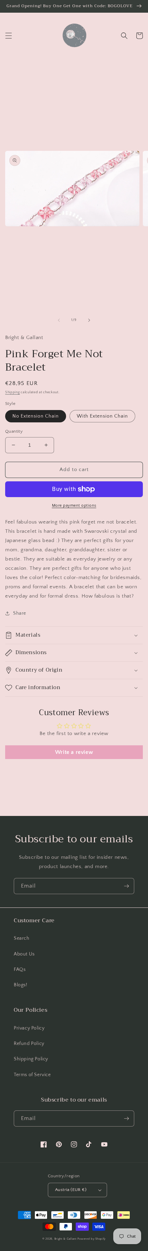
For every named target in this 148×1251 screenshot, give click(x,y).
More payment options (74, 505)
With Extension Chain (102, 416)
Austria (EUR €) (70, 1189)
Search (22, 938)
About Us (24, 954)
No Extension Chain (35, 416)
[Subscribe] (126, 886)
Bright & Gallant (65, 1238)
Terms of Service (32, 1075)
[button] (8, 35)
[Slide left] (58, 320)
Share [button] (19, 613)
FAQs (19, 969)
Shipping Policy (31, 1059)
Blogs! (21, 985)
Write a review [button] (74, 752)
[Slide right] (89, 320)
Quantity (14, 431)
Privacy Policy (29, 1028)
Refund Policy (29, 1043)
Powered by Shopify (91, 1238)
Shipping (12, 392)
